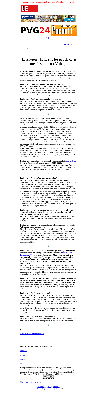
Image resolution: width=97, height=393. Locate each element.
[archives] (56, 387)
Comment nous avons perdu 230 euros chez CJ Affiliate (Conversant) (48, 2)
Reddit (22, 363)
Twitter (22, 355)
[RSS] (49, 387)
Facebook (23, 351)
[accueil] (44, 38)
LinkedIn (23, 359)
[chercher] (52, 38)
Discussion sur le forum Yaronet (32, 334)
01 (69, 44)
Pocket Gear (71, 161)
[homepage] (41, 387)
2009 (65, 44)
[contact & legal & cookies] (44, 389)
